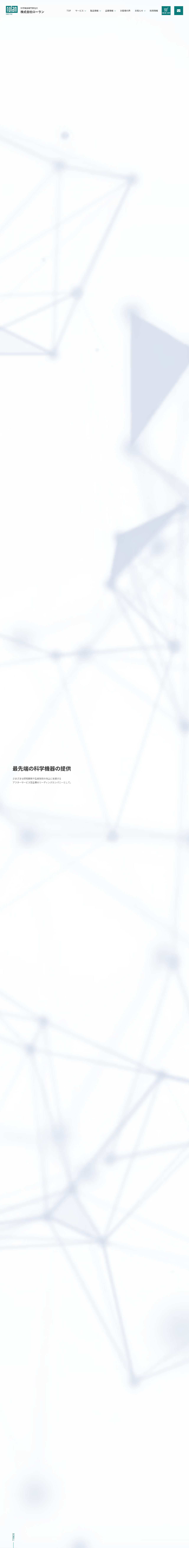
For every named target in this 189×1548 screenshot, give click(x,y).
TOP (69, 10)
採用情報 (154, 10)
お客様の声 (125, 10)
